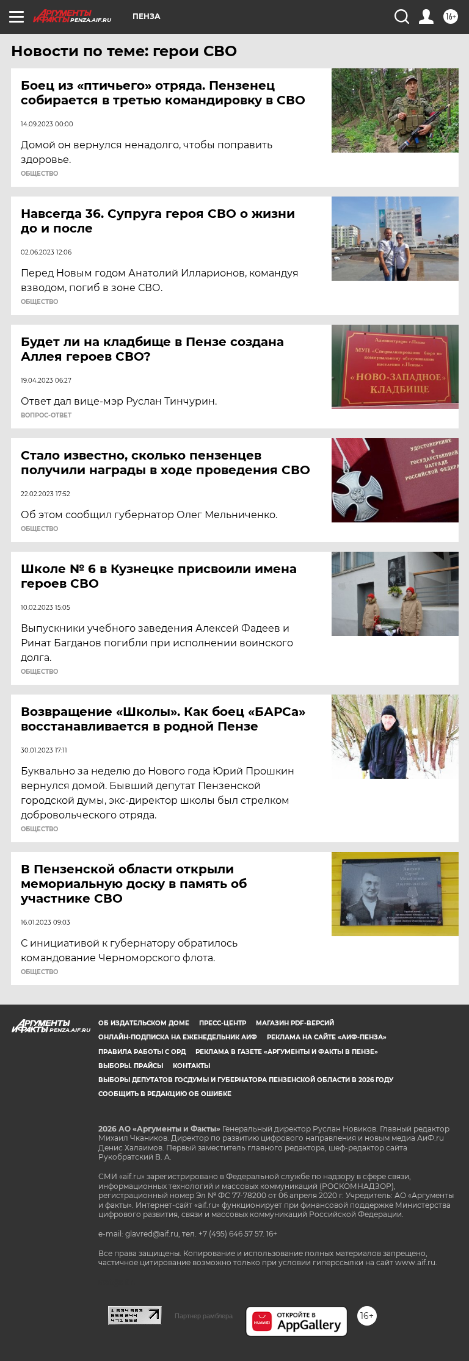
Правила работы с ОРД (142, 1052)
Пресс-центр (222, 1023)
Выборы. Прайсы (130, 1066)
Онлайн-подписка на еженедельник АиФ (177, 1037)
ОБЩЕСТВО (39, 174)
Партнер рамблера (204, 1315)
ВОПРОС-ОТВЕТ (46, 416)
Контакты (191, 1066)
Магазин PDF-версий (295, 1023)
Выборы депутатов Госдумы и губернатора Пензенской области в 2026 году (245, 1080)
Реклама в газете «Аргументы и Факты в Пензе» (286, 1052)
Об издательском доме (143, 1023)
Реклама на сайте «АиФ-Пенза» (327, 1037)
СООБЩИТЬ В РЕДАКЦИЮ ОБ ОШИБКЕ (164, 1094)
